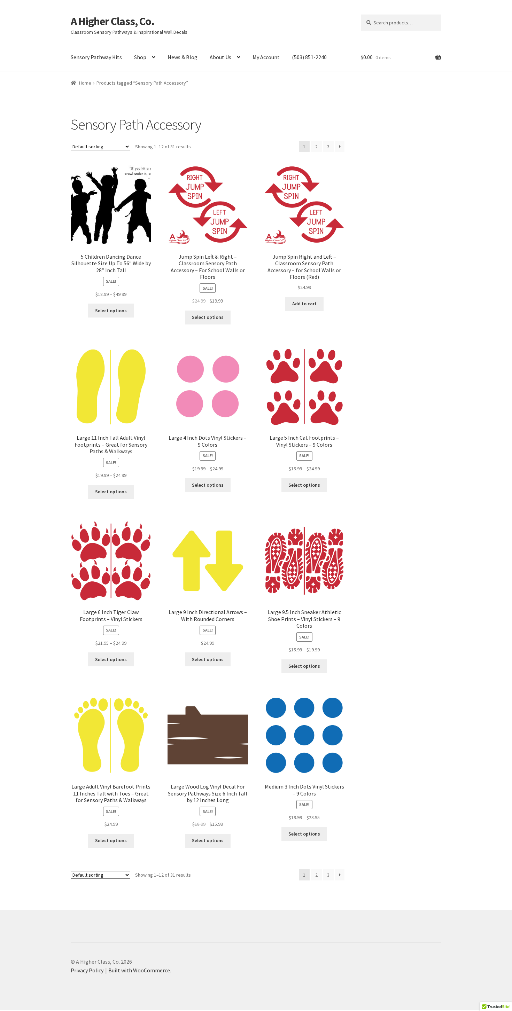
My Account (266, 57)
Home (85, 83)
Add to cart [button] (304, 303)
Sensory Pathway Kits (96, 57)
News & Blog (182, 57)
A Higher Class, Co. (112, 21)
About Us (220, 57)
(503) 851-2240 (309, 57)
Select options (111, 310)
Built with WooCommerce (139, 970)
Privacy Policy (87, 970)
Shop (140, 57)
